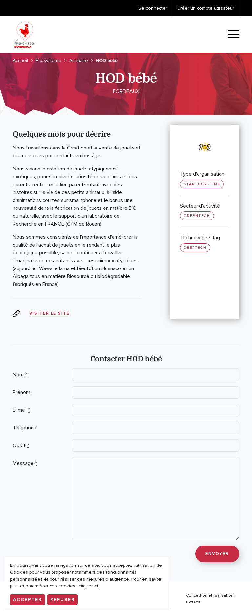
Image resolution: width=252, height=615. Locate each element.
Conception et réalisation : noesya (210, 598)
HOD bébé (107, 60)
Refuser (62, 599)
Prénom (21, 392)
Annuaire (78, 60)
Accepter (27, 599)
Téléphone (24, 428)
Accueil (20, 60)
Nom (20, 374)
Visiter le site (49, 313)
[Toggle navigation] (233, 34)
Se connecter (152, 8)
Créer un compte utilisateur (205, 8)
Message (25, 463)
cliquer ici (88, 586)
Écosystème (48, 60)
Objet (21, 445)
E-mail (21, 410)
